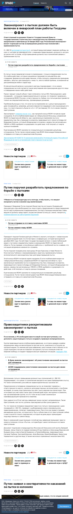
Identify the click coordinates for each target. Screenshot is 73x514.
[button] (15, 32)
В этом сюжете (11, 62)
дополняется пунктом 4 (21, 50)
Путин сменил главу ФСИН (20, 228)
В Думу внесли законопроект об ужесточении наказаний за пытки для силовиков (38, 361)
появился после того (23, 114)
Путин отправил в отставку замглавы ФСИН (28, 223)
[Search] (66, 3)
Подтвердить (64, 506)
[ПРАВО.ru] (8, 3)
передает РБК (61, 352)
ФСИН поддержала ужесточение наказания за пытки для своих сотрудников (36, 368)
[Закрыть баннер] (38, 496)
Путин (8, 281)
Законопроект (11, 144)
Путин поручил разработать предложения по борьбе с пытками (36, 65)
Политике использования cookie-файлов (15, 511)
